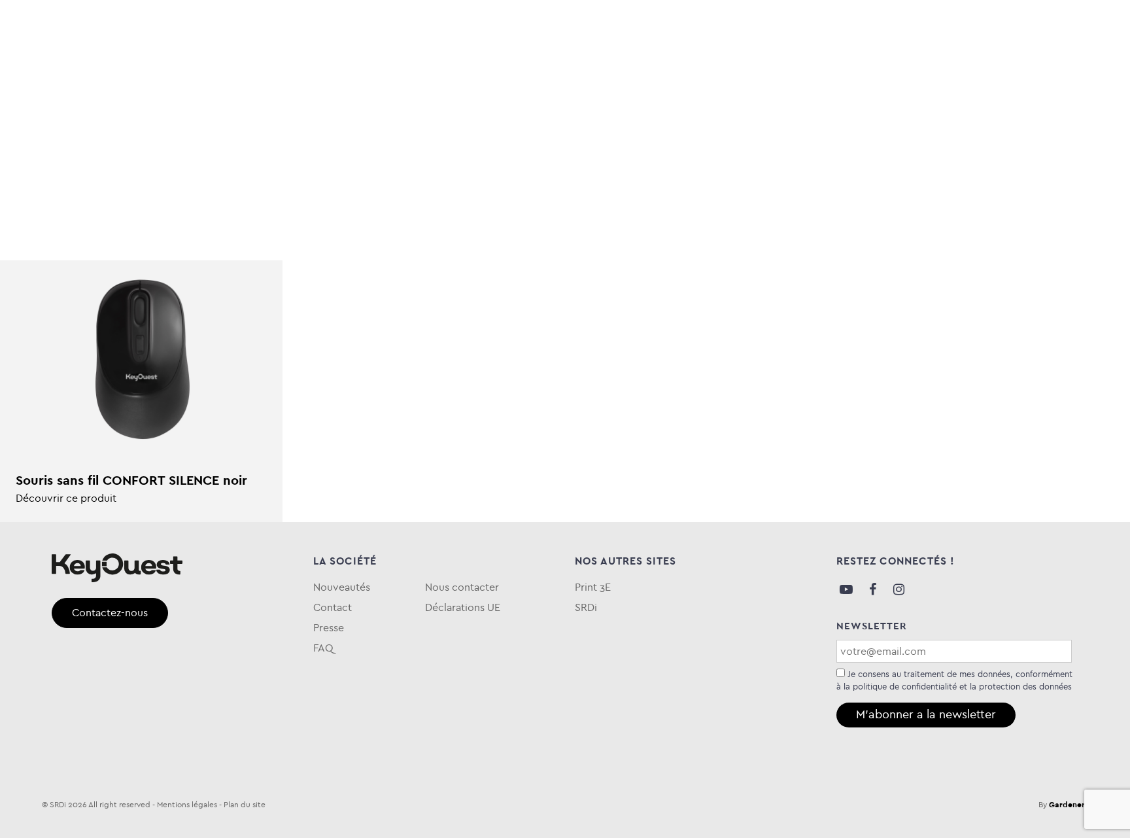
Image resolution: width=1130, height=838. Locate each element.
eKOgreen (491, 67)
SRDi (586, 607)
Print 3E (593, 587)
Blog (911, 67)
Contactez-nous (110, 612)
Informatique (150, 67)
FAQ (1067, 67)
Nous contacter (462, 587)
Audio (70, 67)
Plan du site (244, 804)
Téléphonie (327, 67)
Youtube (846, 589)
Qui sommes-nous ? (989, 67)
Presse (328, 627)
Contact (332, 607)
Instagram (898, 589)
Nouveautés (341, 587)
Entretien (411, 67)
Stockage (243, 67)
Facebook (872, 589)
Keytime (564, 67)
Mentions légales (187, 804)
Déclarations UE (462, 607)
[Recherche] (1061, 27)
